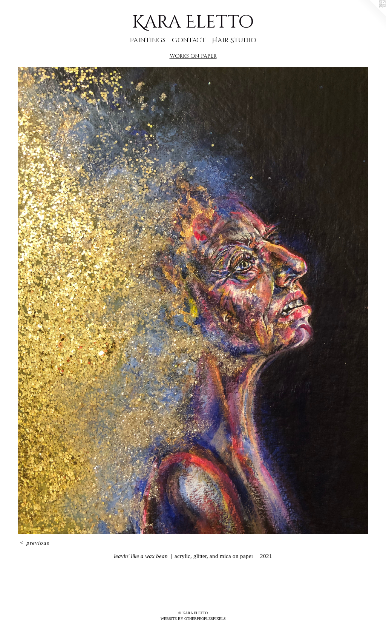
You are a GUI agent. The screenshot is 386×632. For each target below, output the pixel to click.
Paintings (147, 40)
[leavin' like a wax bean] (193, 300)
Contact (188, 40)
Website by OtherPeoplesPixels (193, 619)
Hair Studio (234, 40)
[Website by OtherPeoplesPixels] (371, 15)
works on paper (193, 56)
